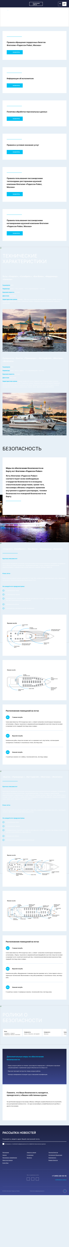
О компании (30, 1155)
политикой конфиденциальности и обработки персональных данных (29, 1144)
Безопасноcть (52, 1157)
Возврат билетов (53, 1160)
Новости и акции (31, 1152)
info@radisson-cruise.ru (60, 1179)
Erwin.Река (5, 1163)
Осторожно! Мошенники (55, 1155)
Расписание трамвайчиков (10, 1157)
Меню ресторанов (8, 1160)
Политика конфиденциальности (37, 1191)
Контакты (29, 1157)
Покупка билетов (53, 1152)
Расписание (6, 1152)
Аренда (5, 1155)
